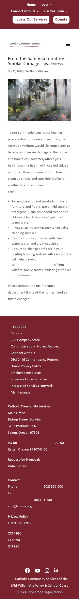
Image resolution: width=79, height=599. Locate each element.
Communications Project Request (35, 346)
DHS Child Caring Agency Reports (35, 360)
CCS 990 (14, 540)
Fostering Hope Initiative (29, 379)
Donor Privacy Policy (26, 366)
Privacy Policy (18, 517)
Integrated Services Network (32, 386)
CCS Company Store (25, 340)
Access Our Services (31, 20)
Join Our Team (53, 11)
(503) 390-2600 (53, 487)
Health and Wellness (36, 71)
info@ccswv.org (20, 506)
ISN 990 (13, 546)
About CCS (18, 327)
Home (31, 5)
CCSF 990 (14, 534)
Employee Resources (26, 373)
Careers (16, 333)
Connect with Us (23, 11)
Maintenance (20, 393)
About (44, 5)
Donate (61, 20)
